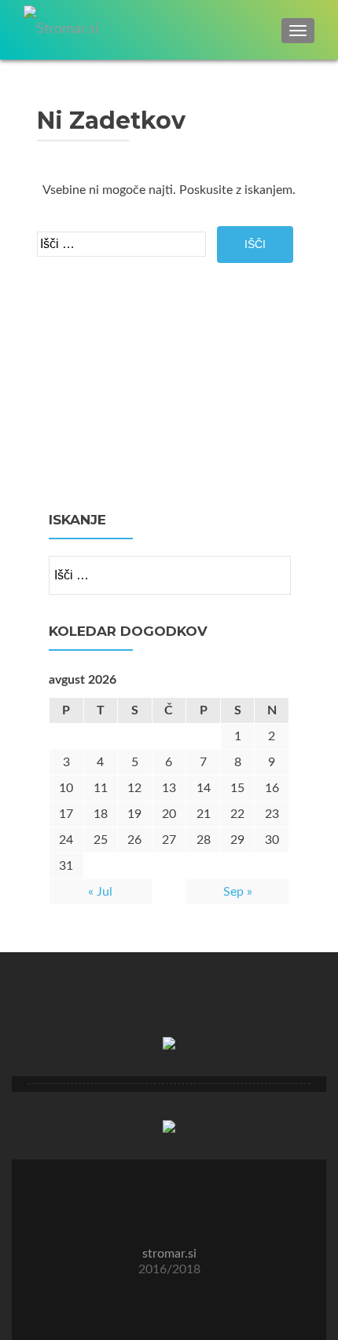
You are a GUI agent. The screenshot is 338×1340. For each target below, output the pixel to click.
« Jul (100, 891)
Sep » (237, 891)
